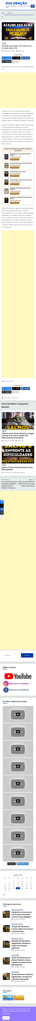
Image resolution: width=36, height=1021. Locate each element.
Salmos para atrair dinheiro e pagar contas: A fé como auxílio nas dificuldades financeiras (18, 435)
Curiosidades (15, 955)
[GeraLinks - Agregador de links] (8, 1000)
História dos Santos (17, 909)
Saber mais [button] (6, 1013)
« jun (4, 894)
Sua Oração (16, 3)
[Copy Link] (2, 513)
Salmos (4, 43)
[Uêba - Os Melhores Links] (19, 1000)
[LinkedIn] (2, 509)
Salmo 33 (10, 398)
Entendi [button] (6, 1018)
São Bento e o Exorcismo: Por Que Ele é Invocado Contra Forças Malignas (22, 914)
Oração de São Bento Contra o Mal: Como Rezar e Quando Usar (22, 928)
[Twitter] (2, 505)
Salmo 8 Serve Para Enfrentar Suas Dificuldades (17, 468)
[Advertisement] (18, 90)
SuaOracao (21, 51)
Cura (5, 398)
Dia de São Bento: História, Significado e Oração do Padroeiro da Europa (22, 976)
